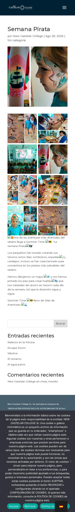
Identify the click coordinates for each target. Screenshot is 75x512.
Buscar (60, 323)
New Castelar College (28, 36)
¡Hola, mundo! (49, 381)
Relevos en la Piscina (21, 342)
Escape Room (17, 347)
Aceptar (14, 506)
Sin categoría (17, 40)
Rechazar (30, 506)
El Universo (15, 358)
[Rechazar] (70, 461)
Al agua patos (16, 364)
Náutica (13, 353)
